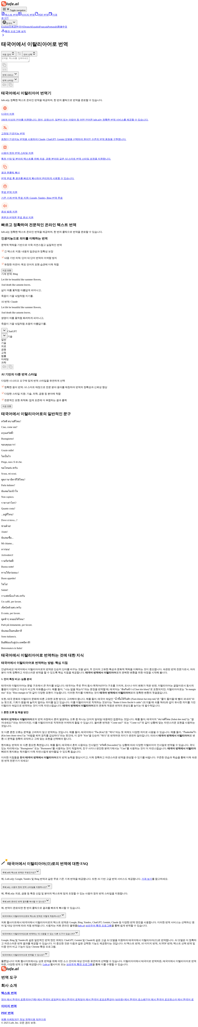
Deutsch (28, 26)
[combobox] (10, 74)
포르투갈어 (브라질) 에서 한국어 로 (121, 999)
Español (35, 26)
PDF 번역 (43, 14)
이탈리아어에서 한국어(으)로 (17, 848)
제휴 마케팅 (7, 1019)
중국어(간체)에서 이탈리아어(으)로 (20, 792)
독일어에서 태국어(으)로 (14, 815)
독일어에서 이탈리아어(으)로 (17, 812)
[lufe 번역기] (99, 4)
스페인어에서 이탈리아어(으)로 (18, 818)
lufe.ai (81, 925)
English (5, 26)
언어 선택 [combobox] (28, 54)
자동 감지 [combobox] (6, 54)
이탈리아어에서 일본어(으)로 (17, 844)
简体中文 (62, 26)
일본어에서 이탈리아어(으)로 (17, 799)
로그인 (5, 18)
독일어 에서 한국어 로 (90, 999)
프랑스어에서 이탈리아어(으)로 (18, 825)
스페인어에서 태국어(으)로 (16, 821)
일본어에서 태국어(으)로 (14, 802)
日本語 (12, 26)
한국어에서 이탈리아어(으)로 (17, 805)
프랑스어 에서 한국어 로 (180, 999)
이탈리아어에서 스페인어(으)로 (18, 854)
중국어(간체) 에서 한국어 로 (38, 999)
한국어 (20, 26)
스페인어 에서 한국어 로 (153, 999)
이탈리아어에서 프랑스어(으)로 (18, 857)
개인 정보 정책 (22, 1019)
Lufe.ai (46, 964)
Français (43, 26)
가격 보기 (147, 879)
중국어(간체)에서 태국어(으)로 (18, 795)
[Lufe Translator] (99, 969)
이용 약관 (35, 1019)
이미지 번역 (28, 14)
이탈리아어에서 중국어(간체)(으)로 (20, 841)
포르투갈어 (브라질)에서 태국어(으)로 (22, 835)
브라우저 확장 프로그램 (99, 925)
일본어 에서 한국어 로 (66, 999)
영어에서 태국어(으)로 (13, 789)
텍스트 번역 (11, 14)
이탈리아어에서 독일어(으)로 (17, 851)
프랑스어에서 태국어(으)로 (16, 828)
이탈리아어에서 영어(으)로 (16, 838)
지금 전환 (6, 270)
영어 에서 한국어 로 (12, 999)
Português (52, 26)
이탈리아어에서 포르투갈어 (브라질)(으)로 (24, 861)
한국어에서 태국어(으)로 (14, 808)
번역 (4, 69)
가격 (54, 14)
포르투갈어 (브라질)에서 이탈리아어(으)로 (24, 831)
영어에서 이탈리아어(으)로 (16, 786)
